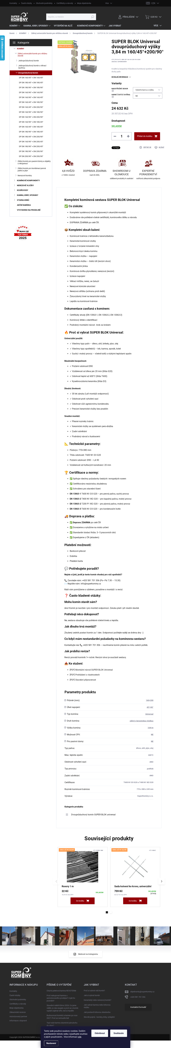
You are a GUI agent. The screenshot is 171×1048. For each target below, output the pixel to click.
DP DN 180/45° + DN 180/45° (31, 82)
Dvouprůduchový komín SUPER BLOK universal (93, 814)
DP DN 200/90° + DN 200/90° (31, 156)
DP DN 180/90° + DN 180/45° (31, 132)
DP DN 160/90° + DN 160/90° (31, 92)
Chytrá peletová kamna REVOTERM (61, 991)
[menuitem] (15, 26)
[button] (107, 912)
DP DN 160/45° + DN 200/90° (31, 107)
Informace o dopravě (18, 1021)
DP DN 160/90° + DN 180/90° (31, 112)
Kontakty (13, 3)
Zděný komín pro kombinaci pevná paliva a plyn (32, 169)
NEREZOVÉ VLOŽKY (25, 185)
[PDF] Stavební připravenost (83, 680)
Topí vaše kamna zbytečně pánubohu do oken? (62, 1024)
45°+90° (150, 707)
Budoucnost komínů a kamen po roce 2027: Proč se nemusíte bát (62, 1016)
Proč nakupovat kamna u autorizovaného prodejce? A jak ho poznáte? (61, 998)
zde (79, 1037)
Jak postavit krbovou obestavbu (97, 1012)
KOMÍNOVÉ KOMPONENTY (28, 180)
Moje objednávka (84, 3)
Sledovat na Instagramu (88, 954)
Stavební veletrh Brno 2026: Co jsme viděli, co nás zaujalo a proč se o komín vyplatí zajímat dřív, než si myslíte (62, 1008)
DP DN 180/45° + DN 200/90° (31, 137)
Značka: (119, 61)
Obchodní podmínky (44, 3)
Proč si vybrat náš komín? (94, 990)
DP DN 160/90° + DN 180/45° (31, 122)
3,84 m (150, 728)
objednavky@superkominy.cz (142, 992)
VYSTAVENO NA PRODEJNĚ (28, 210)
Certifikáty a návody (65, 3)
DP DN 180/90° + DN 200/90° (31, 151)
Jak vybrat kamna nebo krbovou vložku (97, 1006)
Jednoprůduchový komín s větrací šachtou (32, 67)
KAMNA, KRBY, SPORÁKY (27, 195)
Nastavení (51, 1043)
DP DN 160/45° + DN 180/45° (31, 127)
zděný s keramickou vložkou (141, 721)
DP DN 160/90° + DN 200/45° (31, 142)
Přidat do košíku (144, 136)
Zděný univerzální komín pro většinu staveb (32, 54)
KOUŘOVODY (22, 190)
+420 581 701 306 (137, 997)
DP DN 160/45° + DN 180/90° (31, 102)
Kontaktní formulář (138, 1007)
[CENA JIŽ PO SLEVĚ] (82, 867)
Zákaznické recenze (17, 1012)
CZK (153, 3)
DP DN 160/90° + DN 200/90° (31, 117)
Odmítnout (100, 1033)
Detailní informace (120, 77)
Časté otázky (26, 3)
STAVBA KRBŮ (23, 200)
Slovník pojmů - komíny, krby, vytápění (99, 1017)
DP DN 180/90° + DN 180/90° (31, 87)
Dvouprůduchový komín (28, 73)
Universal (149, 714)
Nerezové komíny (25, 175)
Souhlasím (119, 1033)
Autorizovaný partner (18, 1016)
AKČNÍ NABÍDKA (24, 205)
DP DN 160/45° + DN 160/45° (31, 78)
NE (152, 734)
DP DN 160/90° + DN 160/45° (31, 97)
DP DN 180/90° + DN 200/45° (31, 146)
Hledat (92, 17)
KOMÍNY (20, 49)
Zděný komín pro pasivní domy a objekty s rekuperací (34, 162)
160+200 (149, 700)
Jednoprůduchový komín (28, 61)
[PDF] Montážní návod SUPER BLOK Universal (91, 670)
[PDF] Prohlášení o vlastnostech (85, 674)
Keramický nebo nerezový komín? (97, 1000)
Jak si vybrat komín (92, 995)
